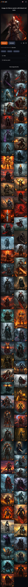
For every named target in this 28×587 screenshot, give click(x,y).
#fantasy (3, 51)
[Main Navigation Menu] (26, 2)
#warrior (10, 51)
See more (14, 47)
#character (16, 51)
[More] (21, 43)
